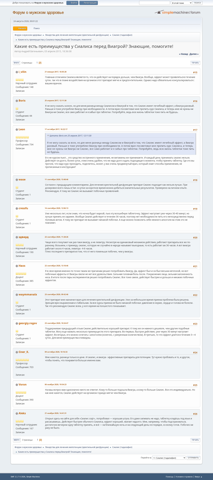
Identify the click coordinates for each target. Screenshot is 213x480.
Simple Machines (33, 477)
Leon (22, 129)
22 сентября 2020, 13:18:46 (56, 265)
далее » (194, 54)
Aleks (22, 413)
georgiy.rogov (28, 323)
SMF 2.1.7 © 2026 (18, 477)
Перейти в (146, 457)
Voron (23, 384)
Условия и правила (184, 476)
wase (22, 179)
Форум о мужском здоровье (38, 12)
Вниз (16, 62)
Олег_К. (24, 352)
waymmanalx (28, 294)
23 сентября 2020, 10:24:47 (56, 323)
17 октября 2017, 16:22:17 (56, 129)
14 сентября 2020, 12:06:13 (56, 208)
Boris (22, 100)
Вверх (16, 440)
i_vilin (22, 72)
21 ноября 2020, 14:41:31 (55, 413)
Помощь (169, 476)
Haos (22, 265)
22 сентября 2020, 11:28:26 (56, 237)
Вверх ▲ (198, 476)
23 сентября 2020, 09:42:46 (56, 294)
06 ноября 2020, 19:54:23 (55, 384)
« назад (183, 54)
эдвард (24, 237)
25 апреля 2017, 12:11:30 (55, 100)
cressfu (23, 208)
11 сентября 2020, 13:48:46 (56, 179)
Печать (195, 62)
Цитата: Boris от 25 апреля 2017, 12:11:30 (70, 135)
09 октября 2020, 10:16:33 (56, 352)
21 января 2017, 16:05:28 (55, 71)
